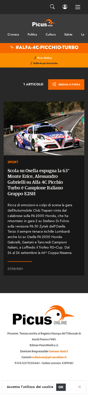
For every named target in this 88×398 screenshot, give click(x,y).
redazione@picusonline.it (49, 357)
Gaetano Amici (58, 351)
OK (61, 387)
